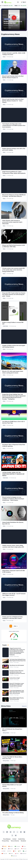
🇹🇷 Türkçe (24, 846)
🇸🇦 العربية (24, 851)
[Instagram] (14, 832)
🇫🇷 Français (10, 848)
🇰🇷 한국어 (9, 851)
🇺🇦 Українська (14, 855)
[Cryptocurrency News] (7, 2)
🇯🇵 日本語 (3, 851)
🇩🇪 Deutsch (4, 848)
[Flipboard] (24, 832)
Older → (16, 626)
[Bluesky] (15, 835)
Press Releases (7, 839)
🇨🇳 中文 (14, 851)
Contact (14, 839)
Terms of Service (15, 840)
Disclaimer (23, 840)
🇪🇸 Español (10, 846)
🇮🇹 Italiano (11, 853)
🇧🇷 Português (17, 846)
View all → (24, 706)
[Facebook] (7, 832)
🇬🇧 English (4, 846)
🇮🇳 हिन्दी (19, 851)
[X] (3, 832)
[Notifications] (18, 2)
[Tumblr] (12, 835)
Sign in (24, 2)
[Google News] (10, 832)
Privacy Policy (5, 840)
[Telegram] (21, 832)
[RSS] (17, 832)
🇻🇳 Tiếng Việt (4, 853)
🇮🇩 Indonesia (23, 848)
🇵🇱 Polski (17, 853)
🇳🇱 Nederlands (23, 853)
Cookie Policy (21, 839)
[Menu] (2, 2)
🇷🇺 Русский (17, 848)
